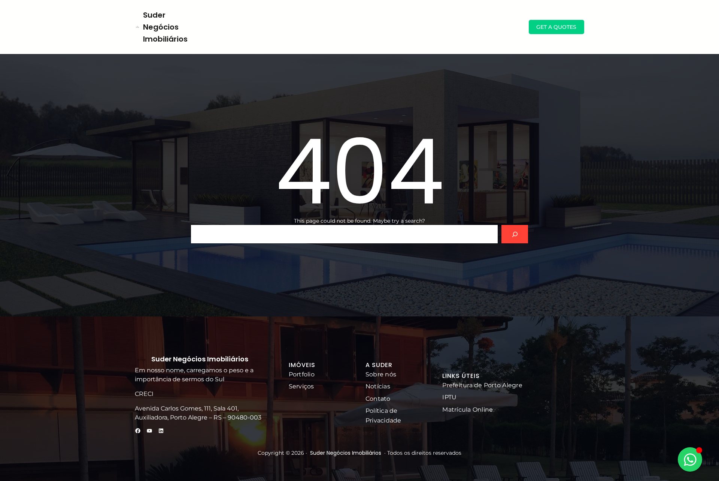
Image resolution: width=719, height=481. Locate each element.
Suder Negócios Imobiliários (165, 27)
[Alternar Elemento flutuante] (690, 459)
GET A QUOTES (556, 27)
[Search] (514, 234)
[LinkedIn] (161, 431)
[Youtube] (149, 431)
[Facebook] (138, 431)
